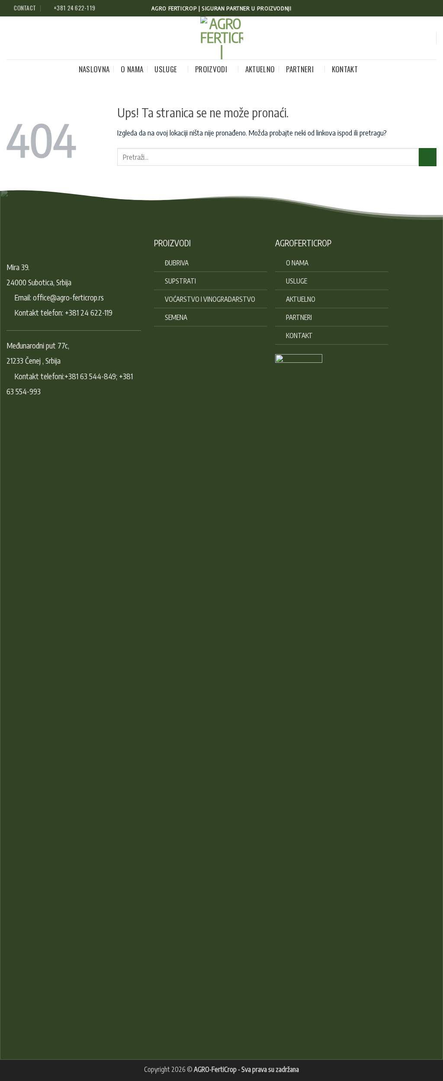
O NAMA (132, 69)
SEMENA (176, 317)
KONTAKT (345, 69)
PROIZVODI (211, 69)
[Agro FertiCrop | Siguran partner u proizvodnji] (221, 37)
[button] (424, 37)
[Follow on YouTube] (432, 8)
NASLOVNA (94, 69)
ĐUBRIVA (177, 262)
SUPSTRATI (180, 281)
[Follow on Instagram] (423, 8)
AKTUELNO (260, 69)
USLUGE (165, 69)
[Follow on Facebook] (414, 8)
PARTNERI (300, 69)
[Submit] (428, 157)
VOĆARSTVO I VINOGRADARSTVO (210, 299)
